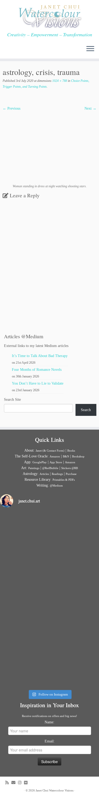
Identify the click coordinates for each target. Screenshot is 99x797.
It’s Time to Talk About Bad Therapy (40, 356)
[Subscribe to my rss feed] (8, 782)
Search (86, 410)
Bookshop (78, 456)
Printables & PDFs (64, 479)
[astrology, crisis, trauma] (49, 147)
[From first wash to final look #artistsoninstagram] (49, 599)
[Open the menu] (90, 49)
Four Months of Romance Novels (37, 370)
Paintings (33, 468)
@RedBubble (50, 468)
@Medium (56, 485)
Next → (90, 108)
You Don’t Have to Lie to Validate (37, 383)
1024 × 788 (59, 81)
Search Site (12, 400)
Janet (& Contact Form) (50, 450)
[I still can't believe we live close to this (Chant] (49, 541)
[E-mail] (14, 782)
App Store (56, 462)
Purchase (71, 473)
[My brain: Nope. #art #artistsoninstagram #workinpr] (49, 657)
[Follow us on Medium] (27, 782)
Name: (49, 722)
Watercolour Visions (61, 790)
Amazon (55, 456)
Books (71, 450)
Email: (50, 741)
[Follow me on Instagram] (21, 782)
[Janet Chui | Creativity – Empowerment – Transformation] (49, 16)
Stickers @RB (69, 468)
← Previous (11, 108)
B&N (66, 456)
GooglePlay (39, 462)
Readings (57, 473)
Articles (44, 473)
